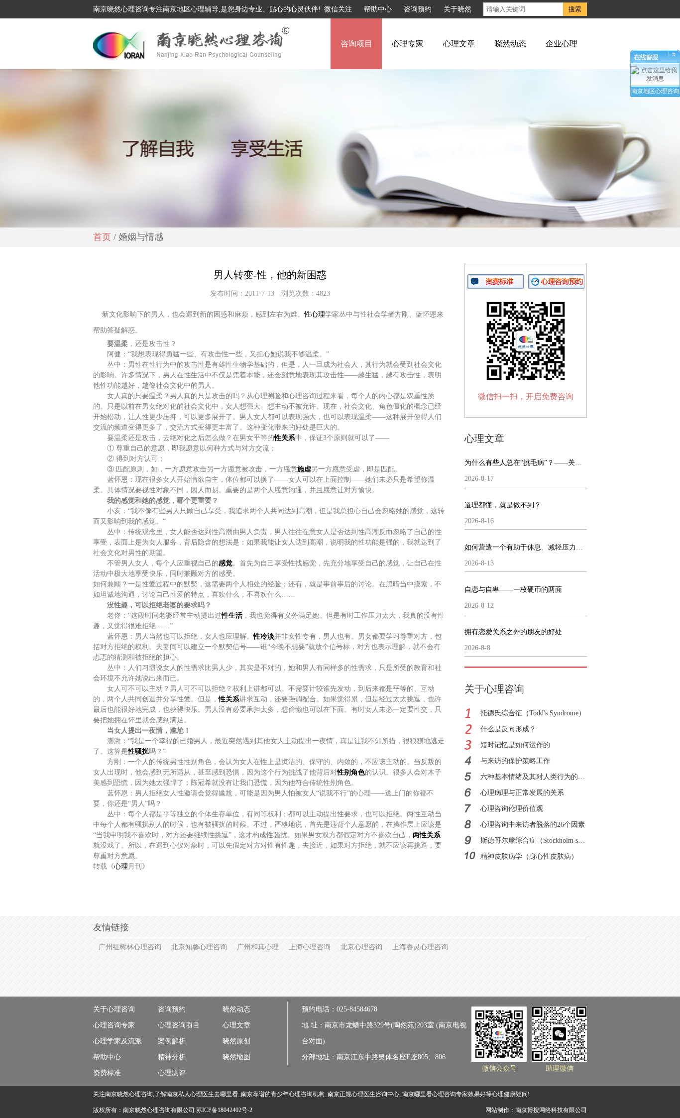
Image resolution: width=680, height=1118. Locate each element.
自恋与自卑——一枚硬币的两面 (513, 589)
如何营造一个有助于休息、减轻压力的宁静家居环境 (544, 547)
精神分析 (172, 1057)
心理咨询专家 (114, 1025)
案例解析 (172, 1041)
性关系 (284, 438)
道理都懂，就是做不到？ (502, 505)
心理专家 (408, 43)
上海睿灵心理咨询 (420, 947)
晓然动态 (510, 43)
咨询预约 (418, 9)
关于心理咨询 (114, 1009)
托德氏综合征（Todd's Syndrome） (532, 713)
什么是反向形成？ (508, 729)
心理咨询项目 (179, 1025)
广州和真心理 (258, 947)
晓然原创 (236, 1041)
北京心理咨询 (361, 947)
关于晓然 (457, 9)
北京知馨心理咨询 (199, 947)
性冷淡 (263, 636)
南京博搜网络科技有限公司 (551, 1110)
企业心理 (561, 43)
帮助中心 (378, 9)
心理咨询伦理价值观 (511, 808)
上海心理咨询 (310, 947)
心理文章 (459, 43)
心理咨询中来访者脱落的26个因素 (532, 824)
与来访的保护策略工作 (515, 761)
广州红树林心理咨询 (130, 947)
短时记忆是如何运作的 (515, 745)
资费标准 (107, 1073)
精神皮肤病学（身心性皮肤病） (529, 856)
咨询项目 (356, 43)
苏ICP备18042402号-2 (224, 1110)
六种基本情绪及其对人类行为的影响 (536, 777)
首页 (102, 237)
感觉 (225, 563)
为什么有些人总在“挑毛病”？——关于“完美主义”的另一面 (554, 462)
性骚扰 (138, 751)
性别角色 (351, 772)
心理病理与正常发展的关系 (522, 792)
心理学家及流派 (117, 1041)
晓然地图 (236, 1057)
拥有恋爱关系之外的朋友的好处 (513, 632)
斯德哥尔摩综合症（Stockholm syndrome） (545, 840)
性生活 (232, 615)
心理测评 (172, 1073)
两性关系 (427, 835)
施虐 (304, 469)
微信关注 (338, 9)
